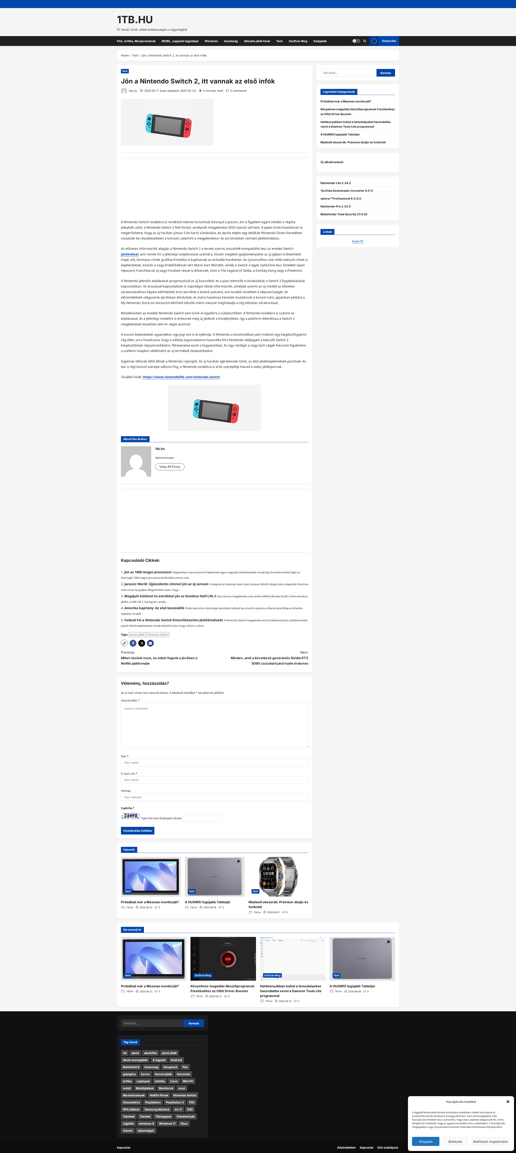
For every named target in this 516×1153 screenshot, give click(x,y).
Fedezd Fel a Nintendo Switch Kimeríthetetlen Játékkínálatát (173, 620)
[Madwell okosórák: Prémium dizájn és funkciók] (278, 877)
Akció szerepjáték (135, 1060)
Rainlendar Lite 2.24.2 (335, 182)
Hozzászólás (130, 700)
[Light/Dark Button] (356, 41)
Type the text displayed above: (161, 818)
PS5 (192, 1102)
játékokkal (129, 254)
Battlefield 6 (131, 1067)
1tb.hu (132, 91)
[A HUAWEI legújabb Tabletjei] (215, 877)
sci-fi (178, 1109)
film (185, 1067)
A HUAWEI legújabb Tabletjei (207, 902)
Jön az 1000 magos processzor (148, 572)
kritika (127, 1081)
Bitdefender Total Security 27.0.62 (343, 214)
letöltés (160, 1081)
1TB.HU (135, 20)
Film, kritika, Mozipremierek (136, 41)
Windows (211, 41)
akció (135, 1053)
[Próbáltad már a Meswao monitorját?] (151, 877)
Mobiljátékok (145, 1088)
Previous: (159, 657)
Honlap (126, 791)
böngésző (170, 1067)
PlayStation (153, 1102)
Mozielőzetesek (134, 1095)
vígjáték (128, 1123)
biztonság (151, 1067)
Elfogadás (426, 1141)
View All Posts (169, 466)
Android (176, 1060)
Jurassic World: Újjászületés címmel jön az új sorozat (166, 584)
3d (125, 1053)
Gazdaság (231, 41)
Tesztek (145, 1116)
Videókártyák (185, 1116)
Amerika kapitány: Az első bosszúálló (154, 608)
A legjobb (159, 1060)
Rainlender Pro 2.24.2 (335, 206)
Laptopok (143, 1081)
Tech (279, 41)
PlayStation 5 (175, 1102)
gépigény (129, 1074)
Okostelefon (131, 1102)
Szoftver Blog (298, 41)
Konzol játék (137, 634)
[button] (508, 1102)
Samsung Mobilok (157, 1109)
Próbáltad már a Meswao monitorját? (150, 902)
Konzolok (183, 1074)
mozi (181, 1088)
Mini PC (188, 1081)
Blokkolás (455, 1141)
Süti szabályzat (387, 1147)
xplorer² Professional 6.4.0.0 (340, 198)
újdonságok (146, 1130)
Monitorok (166, 1088)
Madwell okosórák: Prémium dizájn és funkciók (353, 142)
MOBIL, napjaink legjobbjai (180, 41)
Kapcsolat (123, 1147)
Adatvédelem (346, 1147)
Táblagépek (163, 1116)
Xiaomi (128, 1130)
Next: (269, 657)
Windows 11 (167, 1123)
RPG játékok (131, 1109)
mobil (127, 1088)
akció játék (169, 1053)
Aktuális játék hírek (257, 41)
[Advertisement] (214, 191)
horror (145, 1074)
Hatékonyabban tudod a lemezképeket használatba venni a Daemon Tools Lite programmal (290, 991)
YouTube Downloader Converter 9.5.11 (346, 190)
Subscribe (389, 41)
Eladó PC (358, 241)
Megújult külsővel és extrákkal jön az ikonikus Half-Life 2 (170, 596)
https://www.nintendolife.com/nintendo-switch (181, 377)
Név (125, 756)
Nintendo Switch (158, 634)
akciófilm (150, 1053)
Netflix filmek (159, 1095)
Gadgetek (320, 41)
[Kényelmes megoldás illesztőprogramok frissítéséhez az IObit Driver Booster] (223, 959)
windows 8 (146, 1123)
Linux (174, 1081)
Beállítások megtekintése (490, 1141)
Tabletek (129, 1116)
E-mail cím (129, 773)
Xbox (184, 1123)
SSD (190, 1109)
